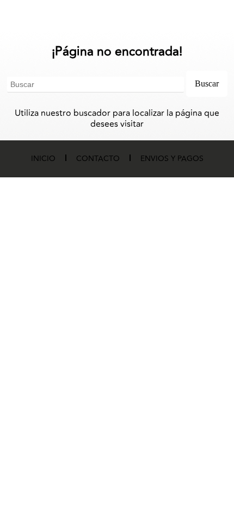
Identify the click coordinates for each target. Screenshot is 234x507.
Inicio (43, 158)
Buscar (207, 83)
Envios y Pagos (172, 158)
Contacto (98, 158)
